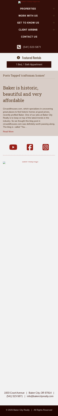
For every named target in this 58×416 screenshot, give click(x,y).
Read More (8, 131)
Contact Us (29, 36)
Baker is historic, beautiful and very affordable (22, 94)
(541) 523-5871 (32, 46)
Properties (28, 8)
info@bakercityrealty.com (40, 396)
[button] (54, 8)
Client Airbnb (28, 29)
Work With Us (28, 15)
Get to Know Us (28, 22)
